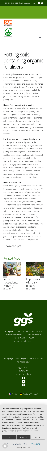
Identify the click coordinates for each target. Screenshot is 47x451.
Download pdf (12, 246)
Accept (23, 437)
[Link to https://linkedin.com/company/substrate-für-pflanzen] (39, 3)
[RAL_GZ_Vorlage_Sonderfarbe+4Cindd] (8, 19)
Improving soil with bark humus (34, 282)
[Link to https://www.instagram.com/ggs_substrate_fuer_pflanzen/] (42, 3)
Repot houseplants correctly (10, 282)
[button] (5, 276)
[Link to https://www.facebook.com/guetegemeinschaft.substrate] (36, 3)
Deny (9, 437)
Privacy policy (26, 447)
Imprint (19, 447)
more (37, 437)
